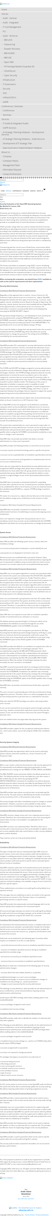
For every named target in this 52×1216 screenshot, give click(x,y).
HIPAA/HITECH (9, 97)
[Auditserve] (5, 4)
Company (7, 156)
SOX (5, 93)
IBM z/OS (8, 40)
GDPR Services (9, 127)
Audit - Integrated (11, 22)
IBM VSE (7, 57)
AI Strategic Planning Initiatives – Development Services (23, 133)
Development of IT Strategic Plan (17, 143)
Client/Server (10, 71)
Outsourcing (9, 44)
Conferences (8, 110)
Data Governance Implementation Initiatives (22, 147)
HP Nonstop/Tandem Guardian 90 (19, 66)
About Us (6, 152)
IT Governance (9, 84)
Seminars (7, 115)
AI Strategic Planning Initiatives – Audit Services (24, 139)
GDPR (5, 102)
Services (5, 119)
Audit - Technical (10, 35)
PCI (4, 31)
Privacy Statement (42, 1215)
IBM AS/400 (9, 53)
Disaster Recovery (12, 48)
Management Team (11, 165)
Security (6, 88)
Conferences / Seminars (12, 106)
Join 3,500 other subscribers (26, 1199)
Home (4, 9)
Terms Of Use (30, 1215)
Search (2, 182)
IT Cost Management (12, 27)
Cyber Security (10, 75)
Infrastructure (9, 79)
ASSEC (40, 279)
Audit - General (10, 18)
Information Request (12, 169)
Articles (5, 14)
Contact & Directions (12, 174)
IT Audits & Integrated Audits (15, 123)
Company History (10, 160)
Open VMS (9, 62)
